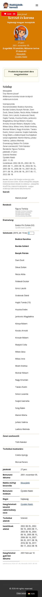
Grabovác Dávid (22, 295)
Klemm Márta (21, 415)
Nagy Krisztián (21, 380)
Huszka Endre (21, 309)
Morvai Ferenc (21, 462)
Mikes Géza (20, 351)
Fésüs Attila (20, 274)
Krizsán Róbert (21, 337)
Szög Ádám (20, 408)
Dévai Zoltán (20, 267)
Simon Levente (21, 394)
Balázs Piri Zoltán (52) (24, 225)
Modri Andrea (21, 366)
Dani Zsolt (19, 260)
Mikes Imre (20, 359)
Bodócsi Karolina (23, 239)
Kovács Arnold (21, 330)
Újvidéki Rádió (21, 56)
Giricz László (20, 288)
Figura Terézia (21, 208)
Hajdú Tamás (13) (23, 302)
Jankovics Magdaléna (24, 316)
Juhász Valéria (21, 422)
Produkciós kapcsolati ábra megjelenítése (21, 73)
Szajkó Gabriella (22, 401)
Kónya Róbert (21, 323)
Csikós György (21, 455)
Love (11, 14)
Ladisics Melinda (22, 429)
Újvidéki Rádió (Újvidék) (23, 213)
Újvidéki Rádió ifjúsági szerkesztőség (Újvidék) (23, 215)
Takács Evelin (21, 387)
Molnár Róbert (21, 373)
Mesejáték (21, 54)
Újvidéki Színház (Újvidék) (23, 211)
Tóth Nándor (21, 442)
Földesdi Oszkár (22, 281)
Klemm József (21, 198)
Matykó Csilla (21, 344)
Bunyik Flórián (21, 253)
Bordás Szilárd (22, 246)
